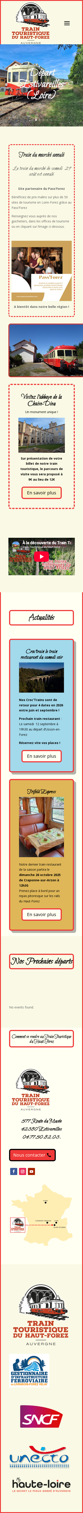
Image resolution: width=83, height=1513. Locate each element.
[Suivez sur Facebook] (13, 1171)
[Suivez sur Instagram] (22, 1171)
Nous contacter (29, 1155)
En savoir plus (41, 493)
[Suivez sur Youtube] (31, 1171)
